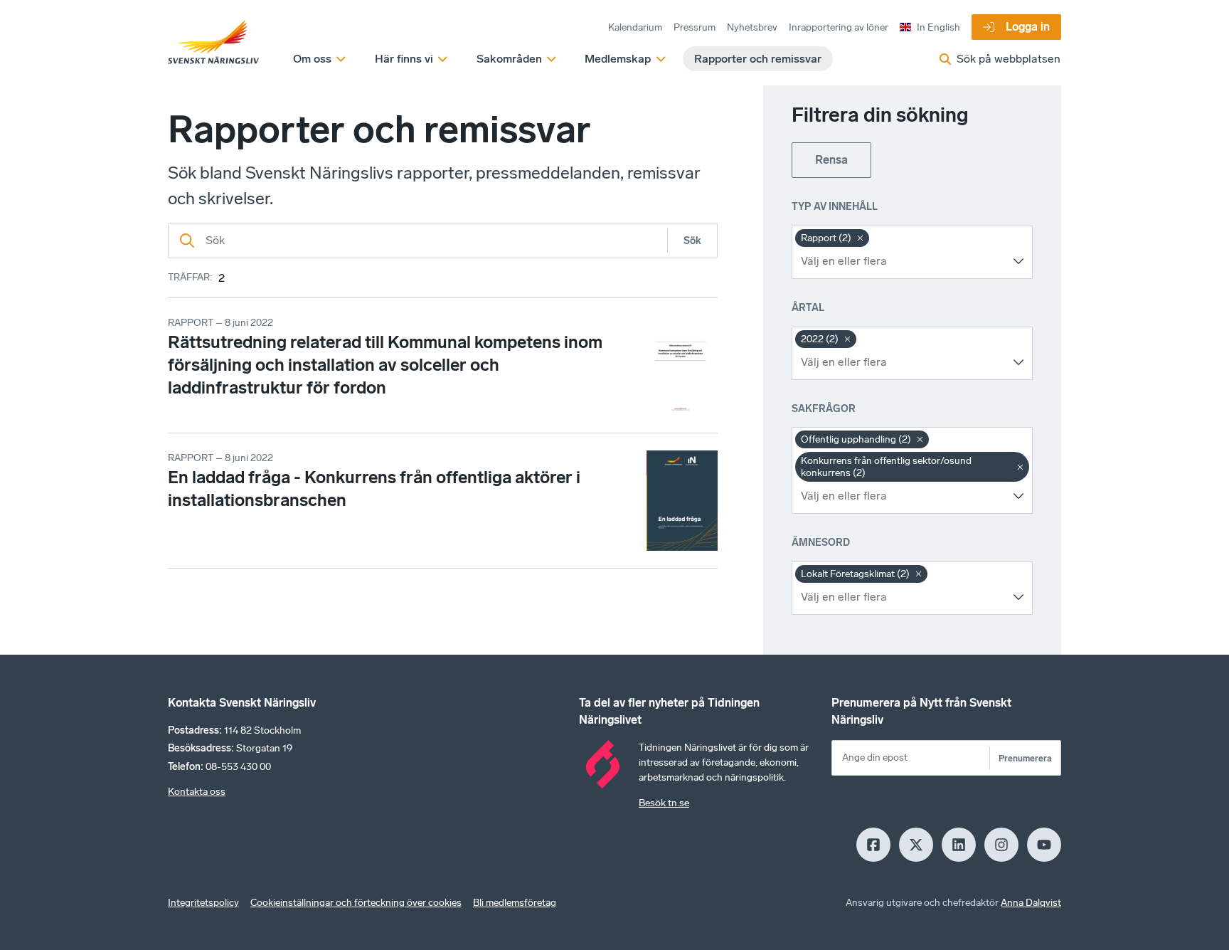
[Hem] (213, 42)
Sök (692, 241)
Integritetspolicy (203, 903)
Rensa (831, 160)
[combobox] (901, 261)
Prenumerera (1025, 758)
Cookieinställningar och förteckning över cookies (356, 903)
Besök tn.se (664, 803)
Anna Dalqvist (1031, 903)
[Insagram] (1001, 845)
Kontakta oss (196, 792)
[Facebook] (873, 845)
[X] (916, 845)
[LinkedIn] (959, 845)
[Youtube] (1044, 845)
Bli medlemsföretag (514, 903)
